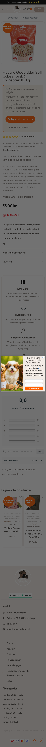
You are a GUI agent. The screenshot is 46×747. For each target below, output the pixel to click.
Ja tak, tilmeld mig (34, 388)
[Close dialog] (43, 357)
